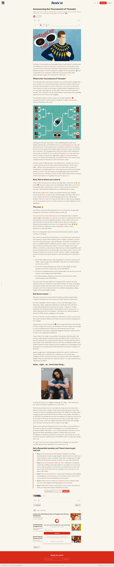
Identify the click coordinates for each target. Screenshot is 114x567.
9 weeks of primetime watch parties (54, 66)
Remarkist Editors (42, 519)
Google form (44, 192)
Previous (38, 505)
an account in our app (48, 199)
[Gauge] (79, 25)
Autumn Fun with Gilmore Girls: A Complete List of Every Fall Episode (51, 515)
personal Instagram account (68, 145)
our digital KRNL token (64, 224)
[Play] (40, 25)
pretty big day (62, 175)
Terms (14, 565)
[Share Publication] (97, 3)
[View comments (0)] (46, 543)
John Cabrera (39, 15)
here (72, 456)
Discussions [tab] (43, 510)
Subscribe (103, 3)
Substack (100, 565)
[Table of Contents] (1, 283)
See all (35, 547)
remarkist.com (62, 480)
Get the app (62, 565)
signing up (36, 203)
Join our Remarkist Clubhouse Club (53, 463)
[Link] (31, 79)
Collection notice (19, 565)
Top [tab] (34, 510)
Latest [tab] (38, 510)
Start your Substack (54, 565)
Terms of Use (63, 536)
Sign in (110, 3)
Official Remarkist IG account (63, 153)
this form (56, 414)
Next (77, 505)
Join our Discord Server (49, 474)
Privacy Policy (67, 537)
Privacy (11, 565)
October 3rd (42, 171)
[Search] (95, 3)
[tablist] (39, 510)
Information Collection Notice (56, 537)
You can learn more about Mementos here (46, 216)
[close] (70, 519)
